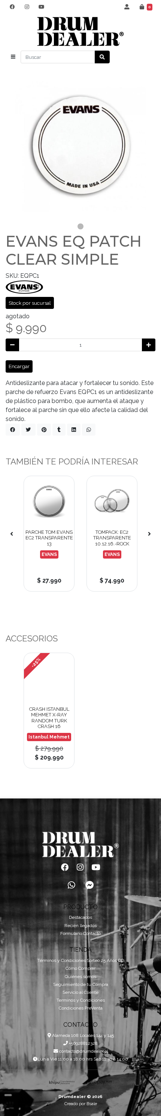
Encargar (19, 366)
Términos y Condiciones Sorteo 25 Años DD (80, 960)
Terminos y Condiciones (81, 1000)
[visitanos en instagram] (26, 6)
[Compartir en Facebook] (13, 430)
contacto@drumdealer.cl (83, 1051)
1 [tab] (80, 226)
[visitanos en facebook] (12, 6)
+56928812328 (83, 1043)
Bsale (91, 1103)
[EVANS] (24, 286)
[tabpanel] (80, 145)
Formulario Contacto (80, 933)
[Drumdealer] (80, 31)
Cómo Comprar (80, 968)
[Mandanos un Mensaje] (89, 885)
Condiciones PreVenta (81, 1008)
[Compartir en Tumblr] (59, 430)
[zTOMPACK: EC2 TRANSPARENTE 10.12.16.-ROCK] (112, 501)
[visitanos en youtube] (41, 6)
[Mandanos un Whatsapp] (71, 885)
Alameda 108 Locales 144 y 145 (82, 1035)
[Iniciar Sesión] (127, 6)
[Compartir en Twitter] (28, 430)
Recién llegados (80, 925)
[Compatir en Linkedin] (73, 430)
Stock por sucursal (30, 303)
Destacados (80, 917)
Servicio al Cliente (80, 992)
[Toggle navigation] (13, 57)
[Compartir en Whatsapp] (88, 430)
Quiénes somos (80, 976)
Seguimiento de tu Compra (80, 984)
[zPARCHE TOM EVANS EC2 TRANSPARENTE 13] (49, 501)
